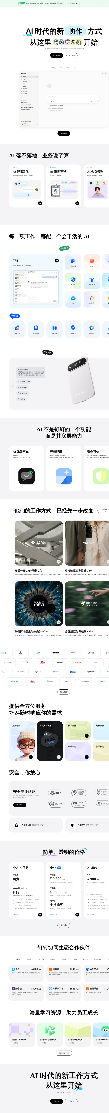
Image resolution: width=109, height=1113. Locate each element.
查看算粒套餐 (90, 914)
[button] (26, 973)
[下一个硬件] (12, 386)
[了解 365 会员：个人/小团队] (40, 915)
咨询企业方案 (53, 914)
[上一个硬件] (12, 382)
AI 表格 (67, 68)
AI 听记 (60, 68)
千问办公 (53, 68)
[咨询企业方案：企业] (77, 915)
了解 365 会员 (16, 914)
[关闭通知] (102, 3)
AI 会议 (74, 68)
